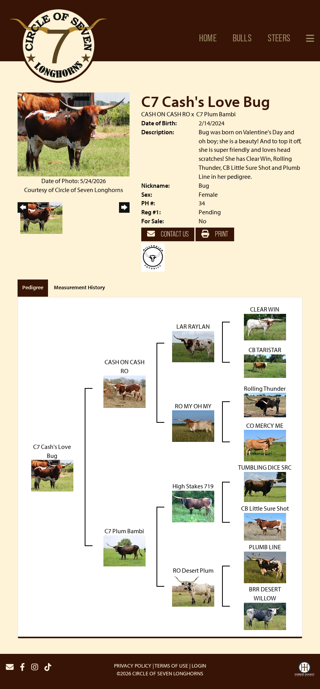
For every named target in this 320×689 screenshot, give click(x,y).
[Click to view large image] (74, 133)
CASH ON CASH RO (165, 114)
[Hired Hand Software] (304, 670)
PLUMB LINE (265, 547)
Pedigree (32, 287)
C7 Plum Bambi (216, 114)
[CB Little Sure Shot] (265, 526)
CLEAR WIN (264, 309)
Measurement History (79, 287)
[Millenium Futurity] (155, 256)
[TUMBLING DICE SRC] (265, 486)
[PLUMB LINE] (265, 566)
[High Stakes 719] (193, 506)
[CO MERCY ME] (265, 445)
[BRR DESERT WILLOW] (265, 616)
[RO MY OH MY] (193, 425)
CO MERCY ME (264, 425)
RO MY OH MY (193, 406)
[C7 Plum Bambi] (124, 550)
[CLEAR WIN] (265, 326)
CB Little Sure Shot (265, 508)
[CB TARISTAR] (265, 365)
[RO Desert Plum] (193, 590)
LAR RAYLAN (193, 326)
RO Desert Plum (193, 570)
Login (199, 665)
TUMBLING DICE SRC (265, 467)
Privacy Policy (132, 665)
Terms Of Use (171, 665)
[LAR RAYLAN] (193, 346)
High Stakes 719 (192, 486)
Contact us (174, 234)
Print (221, 234)
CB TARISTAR (265, 350)
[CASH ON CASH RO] (124, 391)
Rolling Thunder (265, 388)
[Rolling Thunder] (265, 404)
